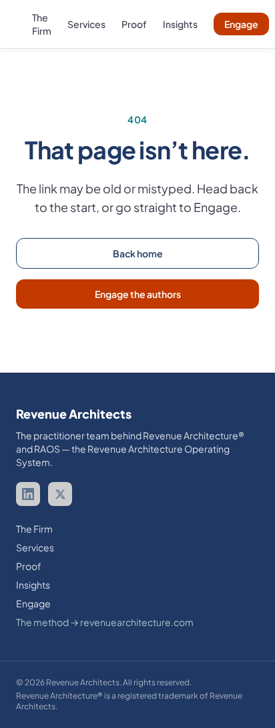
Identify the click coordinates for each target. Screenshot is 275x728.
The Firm (34, 529)
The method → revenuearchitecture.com (105, 622)
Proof (134, 24)
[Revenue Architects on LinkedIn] (28, 494)
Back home (138, 253)
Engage (241, 24)
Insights (180, 24)
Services (86, 24)
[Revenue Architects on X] (60, 494)
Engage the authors (138, 294)
